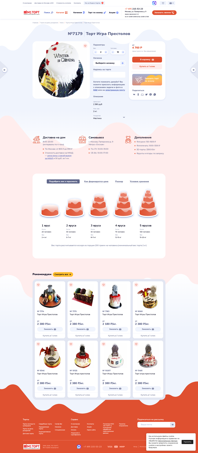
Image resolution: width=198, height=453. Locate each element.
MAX (95, 90)
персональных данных (167, 441)
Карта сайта (91, 430)
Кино (62, 23)
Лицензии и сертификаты (76, 434)
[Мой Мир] (142, 94)
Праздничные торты (44, 428)
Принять (187, 442)
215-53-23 (134, 8)
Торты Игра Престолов (74, 23)
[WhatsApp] (155, 94)
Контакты (77, 3)
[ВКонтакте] (134, 94)
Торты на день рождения (49, 23)
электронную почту (115, 90)
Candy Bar (58, 424)
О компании (27, 3)
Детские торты (28, 433)
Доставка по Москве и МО (44, 3)
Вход (135, 446)
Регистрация (144, 446)
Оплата (73, 430)
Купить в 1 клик (147, 66)
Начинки (58, 427)
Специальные (60, 430)
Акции (89, 427)
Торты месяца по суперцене (29, 425)
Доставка (74, 427)
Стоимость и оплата (63, 3)
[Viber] (150, 94)
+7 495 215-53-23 (93, 446)
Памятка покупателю (123, 425)
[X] (146, 94)
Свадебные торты (45, 424)
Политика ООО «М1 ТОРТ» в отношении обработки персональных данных (108, 428)
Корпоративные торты (45, 432)
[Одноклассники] (138, 94)
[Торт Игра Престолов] (4, 70)
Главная (35, 23)
